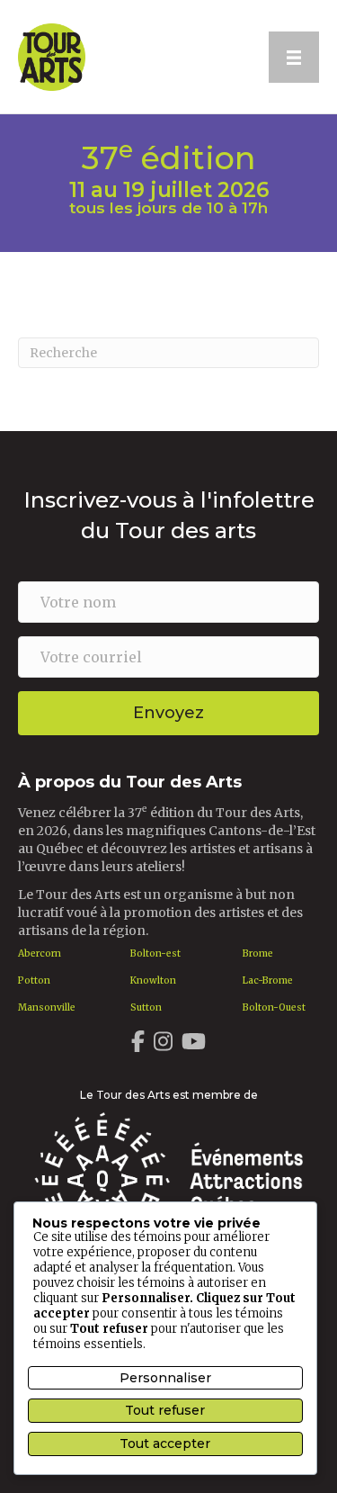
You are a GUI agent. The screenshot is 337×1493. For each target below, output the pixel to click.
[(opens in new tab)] (168, 1179)
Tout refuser (165, 1410)
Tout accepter (165, 1443)
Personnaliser (165, 1378)
